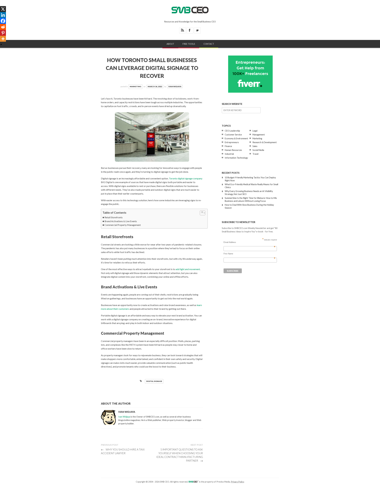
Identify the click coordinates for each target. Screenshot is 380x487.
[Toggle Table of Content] (201, 212)
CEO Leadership (232, 130)
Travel (255, 154)
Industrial (229, 154)
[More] (3, 39)
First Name (249, 254)
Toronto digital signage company (185, 178)
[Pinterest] (3, 33)
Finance (228, 146)
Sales (254, 146)
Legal (254, 130)
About (170, 44)
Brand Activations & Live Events (120, 221)
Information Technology (236, 157)
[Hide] (1, 44)
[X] (3, 9)
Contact (209, 44)
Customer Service (233, 134)
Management (258, 134)
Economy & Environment (236, 138)
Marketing (135, 86)
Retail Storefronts (113, 217)
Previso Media (223, 481)
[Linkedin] (3, 15)
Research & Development (264, 142)
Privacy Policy (237, 481)
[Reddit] (3, 27)
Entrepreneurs (232, 142)
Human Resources (233, 150)
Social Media (258, 150)
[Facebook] (3, 21)
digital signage (154, 381)
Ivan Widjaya (174, 86)
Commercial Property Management (122, 224)
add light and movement (188, 269)
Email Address (249, 242)
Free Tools (189, 44)
